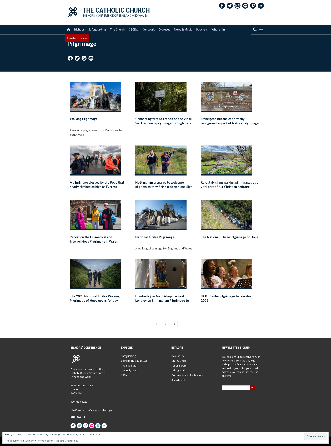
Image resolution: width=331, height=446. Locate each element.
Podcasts (202, 29)
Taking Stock (178, 370)
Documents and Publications (187, 375)
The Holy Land (129, 370)
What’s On (218, 29)
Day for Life (178, 356)
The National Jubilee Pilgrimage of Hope (229, 237)
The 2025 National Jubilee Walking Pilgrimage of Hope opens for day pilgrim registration (95, 300)
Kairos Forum (179, 365)
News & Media (183, 29)
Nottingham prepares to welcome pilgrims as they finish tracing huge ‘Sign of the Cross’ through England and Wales (163, 187)
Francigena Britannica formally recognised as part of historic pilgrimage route (230, 123)
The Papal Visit (129, 365)
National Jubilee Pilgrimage (154, 237)
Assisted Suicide (77, 38)
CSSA (124, 375)
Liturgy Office (178, 360)
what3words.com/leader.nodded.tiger (91, 410)
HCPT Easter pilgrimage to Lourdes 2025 (226, 298)
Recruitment (178, 380)
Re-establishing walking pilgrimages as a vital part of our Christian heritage (229, 185)
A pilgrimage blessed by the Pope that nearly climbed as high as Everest (97, 185)
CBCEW (133, 29)
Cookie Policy (71, 440)
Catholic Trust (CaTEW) (134, 360)
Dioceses (164, 29)
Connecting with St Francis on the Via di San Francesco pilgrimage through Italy (163, 121)
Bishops (79, 29)
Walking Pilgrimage (84, 119)
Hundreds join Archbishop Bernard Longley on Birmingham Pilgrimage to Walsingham (162, 300)
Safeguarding (97, 29)
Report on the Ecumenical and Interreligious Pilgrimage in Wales (94, 239)
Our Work (148, 29)
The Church (117, 29)
